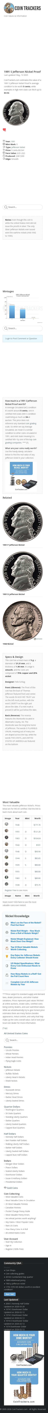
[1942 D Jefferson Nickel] (8, 844)
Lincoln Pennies (12, 1050)
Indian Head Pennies (14, 1057)
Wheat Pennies (12, 1053)
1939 (17, 865)
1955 (17, 831)
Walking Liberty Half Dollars (17, 1144)
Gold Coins (12, 1187)
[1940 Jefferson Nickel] (8, 824)
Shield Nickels (11, 1081)
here (20, 902)
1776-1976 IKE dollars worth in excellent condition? (22, 1288)
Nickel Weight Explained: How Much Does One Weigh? (25, 940)
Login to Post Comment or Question (21, 338)
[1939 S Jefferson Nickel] (8, 864)
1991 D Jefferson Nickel (14, 594)
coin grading (31, 423)
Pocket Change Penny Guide (18, 1211)
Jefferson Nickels (13, 1070)
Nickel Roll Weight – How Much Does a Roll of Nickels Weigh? (25, 932)
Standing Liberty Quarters (17, 1117)
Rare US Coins (12, 1225)
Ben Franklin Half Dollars (16, 1140)
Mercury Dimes (12, 1093)
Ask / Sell (10, 1294)
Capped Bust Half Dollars (16, 1155)
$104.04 (37, 838)
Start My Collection (14, 1242)
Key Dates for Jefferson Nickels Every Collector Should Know (25, 956)
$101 (38, 845)
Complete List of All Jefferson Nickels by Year (24, 983)
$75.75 (38, 885)
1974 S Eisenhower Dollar (17, 1309)
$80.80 (38, 865)
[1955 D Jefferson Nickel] (8, 830)
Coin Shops (10, 1270)
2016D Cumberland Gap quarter (19, 1277)
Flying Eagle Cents (13, 1061)
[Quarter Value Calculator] (24, 1386)
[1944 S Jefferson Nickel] (8, 857)
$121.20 (37, 831)
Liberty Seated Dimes (15, 1100)
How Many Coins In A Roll (17, 1229)
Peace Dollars (12, 1167)
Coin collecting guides (15, 1273)
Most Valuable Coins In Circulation (20, 1200)
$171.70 (37, 825)
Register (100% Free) (15, 1249)
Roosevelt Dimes (13, 1090)
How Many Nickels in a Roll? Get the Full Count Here (26, 975)
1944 (17, 858)
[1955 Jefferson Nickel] (8, 870)
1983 (17, 878)
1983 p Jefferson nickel (15, 1283)
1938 (17, 885)
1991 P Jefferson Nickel (14, 545)
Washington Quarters (15, 1109)
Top (5, 1028)
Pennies (8, 1047)
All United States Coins (16, 1033)
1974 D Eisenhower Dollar (17, 1321)
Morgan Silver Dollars (15, 1164)
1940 (17, 825)
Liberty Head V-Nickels (15, 1077)
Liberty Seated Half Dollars (17, 1151)
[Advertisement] (24, 43)
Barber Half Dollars (14, 1147)
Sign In (8, 1245)
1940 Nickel (8, 644)
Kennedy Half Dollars (15, 1137)
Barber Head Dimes (14, 1097)
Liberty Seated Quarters (16, 1124)
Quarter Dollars (12, 1106)
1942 (17, 845)
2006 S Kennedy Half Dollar (17, 1303)
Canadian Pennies (13, 1207)
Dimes (7, 1086)
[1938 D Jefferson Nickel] (8, 884)
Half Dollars (10, 1133)
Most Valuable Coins (14, 1197)
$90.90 (38, 851)
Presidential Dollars (14, 1182)
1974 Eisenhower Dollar (16, 1326)
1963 (17, 838)
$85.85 (38, 858)
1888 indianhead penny (15, 1280)
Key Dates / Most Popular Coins (19, 1222)
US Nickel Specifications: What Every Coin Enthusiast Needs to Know (25, 965)
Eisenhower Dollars (14, 1174)
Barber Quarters (13, 1120)
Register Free (10, 890)
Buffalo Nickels (12, 1073)
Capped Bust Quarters (15, 1127)
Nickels (7, 1067)
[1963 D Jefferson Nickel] (8, 837)
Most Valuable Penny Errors (17, 1215)
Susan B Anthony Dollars (16, 1178)
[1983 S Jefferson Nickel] (8, 877)
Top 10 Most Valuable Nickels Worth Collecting (24, 948)
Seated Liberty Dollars (15, 1171)
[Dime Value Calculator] (24, 1349)
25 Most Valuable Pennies (17, 1204)
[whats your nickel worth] (21, 477)
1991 (13, 141)
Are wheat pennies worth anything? (21, 1218)
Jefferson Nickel (18, 147)
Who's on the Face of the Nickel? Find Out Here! (26, 924)
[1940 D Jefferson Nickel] (8, 850)
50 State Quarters (13, 1113)
